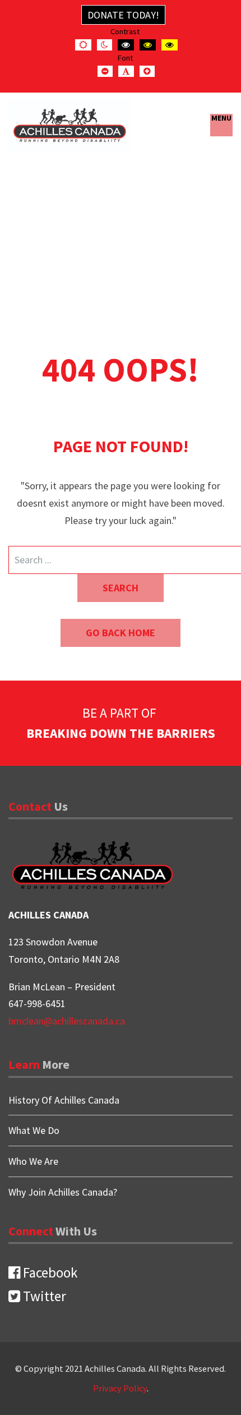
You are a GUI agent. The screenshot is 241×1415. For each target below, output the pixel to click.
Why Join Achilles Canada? (62, 1192)
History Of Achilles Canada (63, 1100)
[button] (220, 125)
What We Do (33, 1130)
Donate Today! (123, 14)
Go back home (120, 632)
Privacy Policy (120, 1388)
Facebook (48, 1272)
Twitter (43, 1296)
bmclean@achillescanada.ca (66, 1020)
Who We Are (33, 1161)
